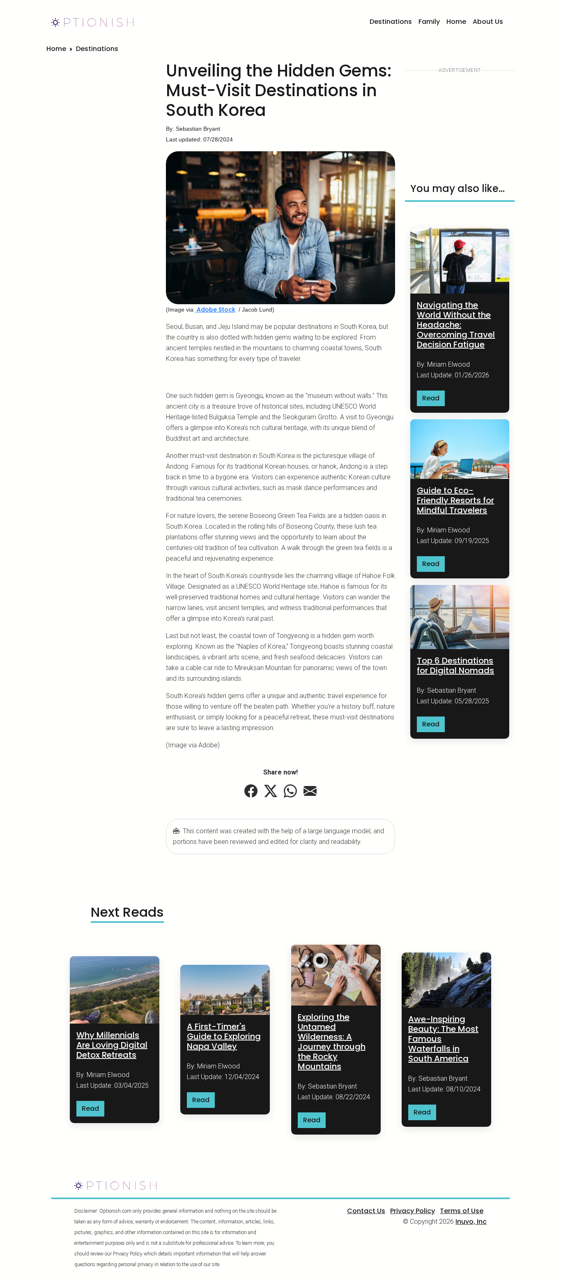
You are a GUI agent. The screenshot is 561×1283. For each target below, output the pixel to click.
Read (430, 398)
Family (429, 21)
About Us (488, 21)
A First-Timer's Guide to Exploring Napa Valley (224, 1036)
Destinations (391, 21)
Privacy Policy (412, 1211)
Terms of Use (461, 1211)
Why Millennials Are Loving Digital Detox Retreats (111, 1045)
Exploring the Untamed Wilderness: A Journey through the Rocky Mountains (332, 1041)
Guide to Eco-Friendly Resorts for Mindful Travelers (455, 500)
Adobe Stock (215, 309)
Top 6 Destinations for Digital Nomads (455, 665)
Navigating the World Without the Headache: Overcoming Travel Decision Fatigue (456, 324)
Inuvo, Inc (471, 1221)
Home (456, 21)
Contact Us (366, 1211)
